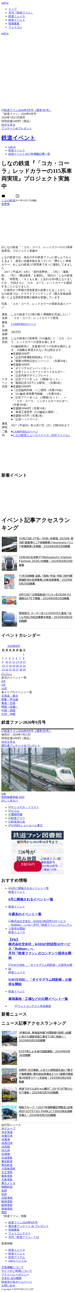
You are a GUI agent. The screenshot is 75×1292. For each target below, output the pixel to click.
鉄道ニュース (16, 16)
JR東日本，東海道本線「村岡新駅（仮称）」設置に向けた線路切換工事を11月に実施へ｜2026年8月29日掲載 (45, 1036)
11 (10, 661)
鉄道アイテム (16, 1257)
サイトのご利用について (16, 1270)
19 (13, 665)
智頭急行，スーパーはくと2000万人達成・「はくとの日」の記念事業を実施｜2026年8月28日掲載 (45, 617)
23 (3, 669)
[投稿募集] (37, 48)
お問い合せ (8, 1285)
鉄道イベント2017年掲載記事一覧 (29, 153)
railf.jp (5, 2)
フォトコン (15, 27)
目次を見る (8, 741)
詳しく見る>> (9, 800)
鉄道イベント (16, 19)
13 (17, 661)
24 (6, 669)
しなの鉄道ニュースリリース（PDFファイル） (42, 435)
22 (24, 665)
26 (13, 669)
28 (20, 669)
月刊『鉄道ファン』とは (23, 1237)
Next (9, 674)
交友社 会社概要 (11, 1278)
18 (10, 665)
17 (6, 665)
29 (24, 669)
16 (3, 665)
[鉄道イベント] (37, 44)
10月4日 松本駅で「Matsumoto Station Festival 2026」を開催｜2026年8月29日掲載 (45, 561)
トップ (12, 8)
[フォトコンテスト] (37, 51)
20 (17, 665)
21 (20, 665)
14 (20, 661)
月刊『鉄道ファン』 (20, 12)
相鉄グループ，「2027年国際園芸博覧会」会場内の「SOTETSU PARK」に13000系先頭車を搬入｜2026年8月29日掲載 (46, 1111)
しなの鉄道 (8, 200)
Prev (3, 674)
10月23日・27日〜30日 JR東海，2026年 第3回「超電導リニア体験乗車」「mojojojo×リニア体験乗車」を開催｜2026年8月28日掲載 (46, 542)
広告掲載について (12, 1267)
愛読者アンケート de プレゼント (28, 1226)
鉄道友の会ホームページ (16, 1281)
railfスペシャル (17, 1260)
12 (13, 661)
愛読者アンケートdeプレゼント (20, 745)
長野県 (5, 204)
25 (10, 669)
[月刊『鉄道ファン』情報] (37, 37)
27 (17, 669)
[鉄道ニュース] (37, 40)
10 (6, 661)
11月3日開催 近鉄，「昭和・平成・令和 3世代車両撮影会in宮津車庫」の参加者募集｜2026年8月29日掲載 (46, 580)
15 (24, 661)
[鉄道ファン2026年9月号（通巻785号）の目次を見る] (26, 110)
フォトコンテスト (19, 1233)
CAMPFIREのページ (23, 324)
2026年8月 (14, 646)
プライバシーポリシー (15, 1274)
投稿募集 (14, 23)
